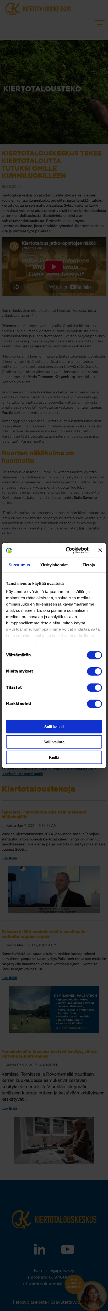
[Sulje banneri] (100, 550)
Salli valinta (54, 742)
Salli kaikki (54, 726)
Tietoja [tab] (89, 564)
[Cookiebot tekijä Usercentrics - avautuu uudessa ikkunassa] (67, 550)
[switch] (94, 671)
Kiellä (54, 757)
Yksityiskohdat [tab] (54, 564)
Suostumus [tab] (19, 564)
